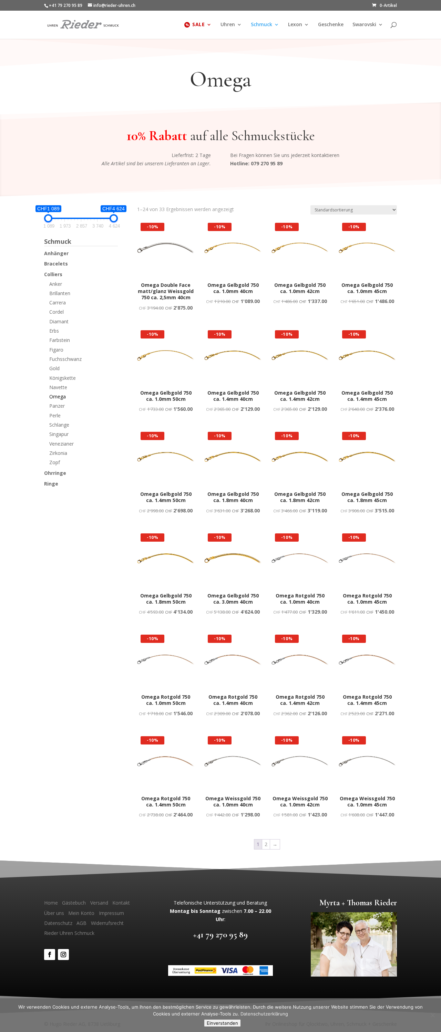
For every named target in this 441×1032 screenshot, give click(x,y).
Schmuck (261, 25)
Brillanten (59, 293)
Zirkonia (58, 453)
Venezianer (61, 443)
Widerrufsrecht (107, 923)
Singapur (59, 434)
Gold (54, 368)
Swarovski (364, 25)
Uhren (227, 25)
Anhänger (56, 253)
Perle (55, 415)
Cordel (56, 312)
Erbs (54, 330)
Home (51, 902)
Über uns (54, 913)
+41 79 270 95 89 (220, 934)
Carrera (57, 302)
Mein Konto (81, 913)
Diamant (59, 321)
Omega (57, 396)
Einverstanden (222, 1023)
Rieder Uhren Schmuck (69, 933)
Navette (58, 387)
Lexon (295, 25)
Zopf (54, 462)
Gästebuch (74, 902)
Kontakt (121, 902)
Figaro (56, 349)
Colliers (53, 274)
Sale (198, 25)
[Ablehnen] (432, 1015)
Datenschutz (58, 923)
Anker (55, 284)
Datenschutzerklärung (264, 1014)
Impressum (111, 913)
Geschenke (330, 25)
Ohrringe (55, 473)
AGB (81, 923)
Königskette (62, 378)
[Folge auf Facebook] (49, 954)
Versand (99, 902)
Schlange (59, 424)
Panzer (57, 406)
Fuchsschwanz (65, 359)
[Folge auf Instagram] (63, 954)
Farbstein (59, 340)
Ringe (51, 483)
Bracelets (56, 263)
